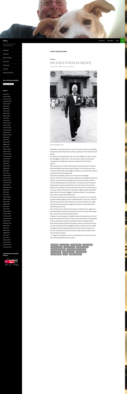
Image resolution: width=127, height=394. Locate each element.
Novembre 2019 (7, 218)
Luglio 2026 (6, 94)
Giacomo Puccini (69, 247)
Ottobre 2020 (6, 199)
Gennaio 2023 (6, 151)
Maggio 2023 (6, 144)
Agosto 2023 (6, 137)
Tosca (65, 254)
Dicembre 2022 (7, 154)
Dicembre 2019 (7, 216)
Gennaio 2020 (6, 213)
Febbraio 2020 (7, 211)
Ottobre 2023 (6, 132)
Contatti (5, 69)
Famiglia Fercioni (57, 247)
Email (117, 40)
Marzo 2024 (6, 120)
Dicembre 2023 (7, 127)
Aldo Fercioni (65, 244)
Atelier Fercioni (76, 244)
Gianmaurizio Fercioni (58, 249)
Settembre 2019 (7, 223)
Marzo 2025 (6, 111)
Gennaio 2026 (6, 96)
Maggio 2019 (6, 232)
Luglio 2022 (6, 163)
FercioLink (6, 65)
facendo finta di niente (71, 63)
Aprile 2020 (6, 206)
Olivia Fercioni (56, 252)
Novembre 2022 (7, 156)
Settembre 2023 (7, 135)
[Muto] (16, 265)
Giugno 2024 (6, 115)
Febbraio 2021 (7, 197)
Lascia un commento (67, 66)
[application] (11, 262)
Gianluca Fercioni (82, 247)
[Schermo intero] (18, 265)
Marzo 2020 (6, 209)
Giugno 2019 (6, 230)
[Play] (6, 265)
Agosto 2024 (6, 113)
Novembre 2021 (7, 182)
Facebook (102, 40)
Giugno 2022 (6, 166)
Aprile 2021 (6, 192)
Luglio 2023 (6, 139)
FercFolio (6, 61)
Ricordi (52, 59)
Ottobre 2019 (6, 220)
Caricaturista (88, 244)
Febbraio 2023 (7, 149)
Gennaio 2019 (6, 242)
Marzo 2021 (6, 194)
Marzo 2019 (6, 237)
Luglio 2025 (6, 106)
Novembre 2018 (7, 247)
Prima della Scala (68, 252)
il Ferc (5, 41)
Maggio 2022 (6, 168)
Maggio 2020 (6, 204)
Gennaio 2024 (6, 125)
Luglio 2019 (6, 228)
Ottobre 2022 (6, 158)
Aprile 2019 (6, 235)
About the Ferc (7, 57)
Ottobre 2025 (6, 103)
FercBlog (6, 54)
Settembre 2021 (7, 187)
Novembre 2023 (7, 130)
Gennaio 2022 (6, 177)
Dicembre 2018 (7, 244)
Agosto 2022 (6, 161)
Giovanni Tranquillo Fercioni (76, 249)
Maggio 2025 (6, 108)
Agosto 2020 (6, 201)
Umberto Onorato (75, 254)
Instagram (110, 40)
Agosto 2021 (6, 189)
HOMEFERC (6, 50)
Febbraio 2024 (7, 123)
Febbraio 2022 (7, 175)
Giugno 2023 (6, 142)
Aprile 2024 (6, 118)
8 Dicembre (55, 244)
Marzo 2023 (6, 146)
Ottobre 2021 (6, 185)
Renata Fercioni (81, 252)
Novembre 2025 (7, 101)
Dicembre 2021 (7, 180)
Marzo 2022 (6, 173)
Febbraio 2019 (7, 240)
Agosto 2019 (6, 225)
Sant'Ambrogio (56, 254)
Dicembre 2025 (7, 99)
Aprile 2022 (6, 170)
